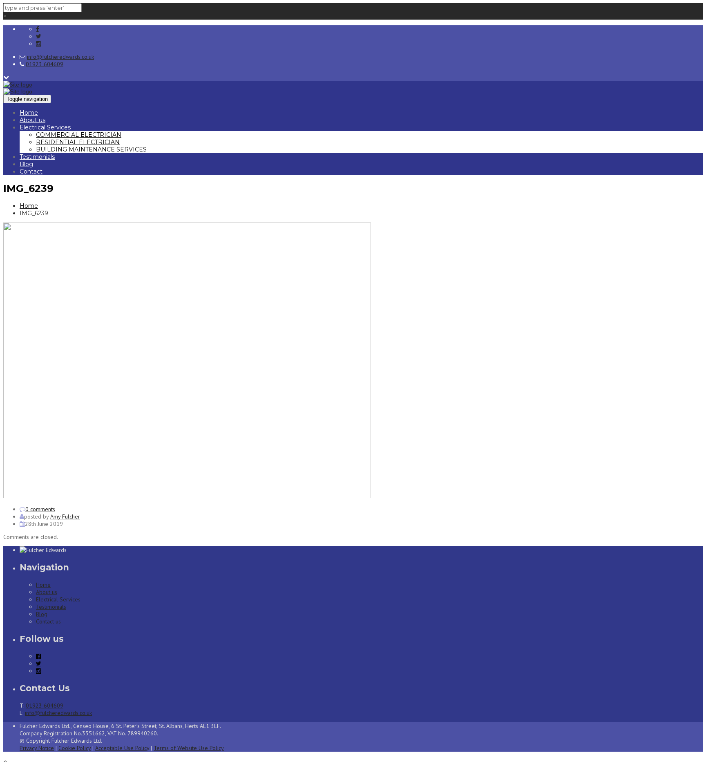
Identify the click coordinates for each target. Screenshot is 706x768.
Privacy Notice (37, 748)
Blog (26, 164)
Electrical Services (45, 127)
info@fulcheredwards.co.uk (60, 56)
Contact (31, 171)
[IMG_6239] (187, 496)
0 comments (40, 509)
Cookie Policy (74, 748)
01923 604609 (44, 64)
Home (29, 112)
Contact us (48, 621)
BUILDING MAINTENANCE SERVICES (91, 149)
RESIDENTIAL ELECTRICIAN (78, 142)
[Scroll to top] (5, 761)
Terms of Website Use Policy (189, 748)
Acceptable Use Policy (122, 748)
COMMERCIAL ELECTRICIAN (78, 134)
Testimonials (37, 156)
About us (32, 120)
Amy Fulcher (65, 516)
